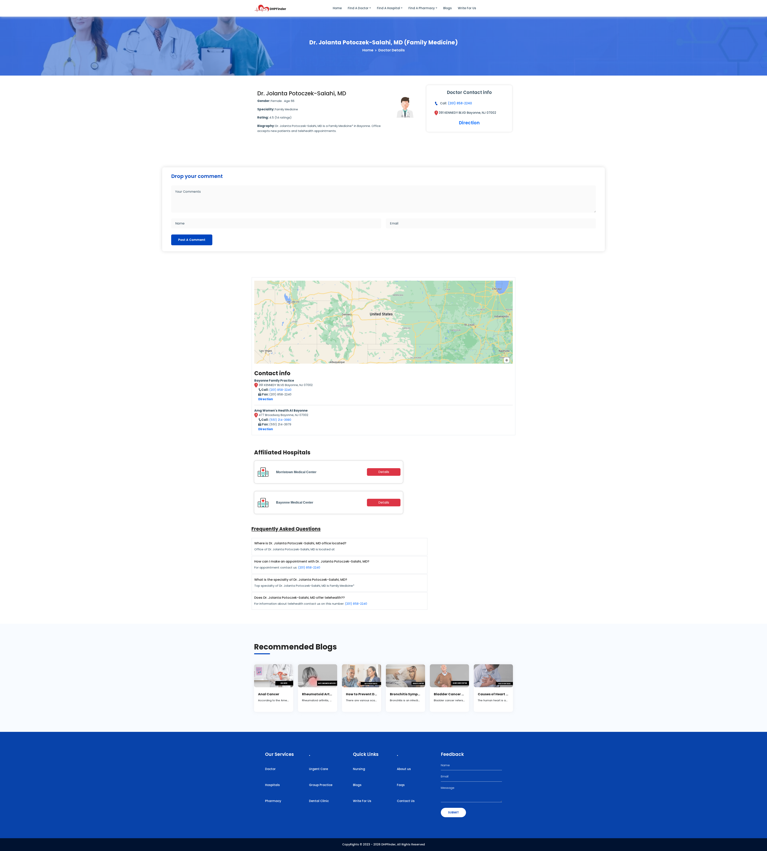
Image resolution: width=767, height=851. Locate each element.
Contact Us (406, 801)
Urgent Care (318, 769)
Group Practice (320, 785)
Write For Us (362, 801)
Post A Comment (191, 240)
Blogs (447, 8)
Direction (469, 123)
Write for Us (467, 8)
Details (383, 472)
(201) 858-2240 (460, 103)
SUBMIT (453, 812)
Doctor (270, 769)
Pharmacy (273, 801)
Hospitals (272, 785)
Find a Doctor (358, 8)
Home (337, 8)
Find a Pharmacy (421, 8)
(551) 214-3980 (280, 420)
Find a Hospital (388, 8)
